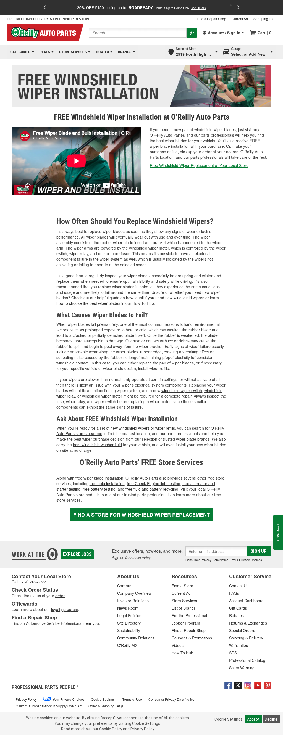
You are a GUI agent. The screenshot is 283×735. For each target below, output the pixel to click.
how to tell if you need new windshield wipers (165, 297)
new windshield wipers (130, 428)
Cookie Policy (110, 729)
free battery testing (99, 489)
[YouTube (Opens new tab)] (257, 685)
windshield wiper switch (181, 390)
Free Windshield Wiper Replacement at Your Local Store (199, 165)
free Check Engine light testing (153, 483)
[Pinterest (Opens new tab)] (267, 685)
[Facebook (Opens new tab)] (228, 685)
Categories (19, 52)
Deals (44, 52)
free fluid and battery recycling (151, 489)
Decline (271, 719)
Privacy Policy (142, 729)
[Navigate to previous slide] (44, 7)
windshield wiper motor (102, 396)
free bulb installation (107, 483)
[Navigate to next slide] (238, 7)
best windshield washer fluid (97, 444)
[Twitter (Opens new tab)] (238, 685)
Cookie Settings (228, 719)
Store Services (72, 52)
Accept (253, 719)
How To (101, 52)
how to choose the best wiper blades (88, 303)
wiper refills (165, 428)
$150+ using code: (141, 7)
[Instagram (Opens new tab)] (247, 685)
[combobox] (138, 33)
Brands (124, 52)
